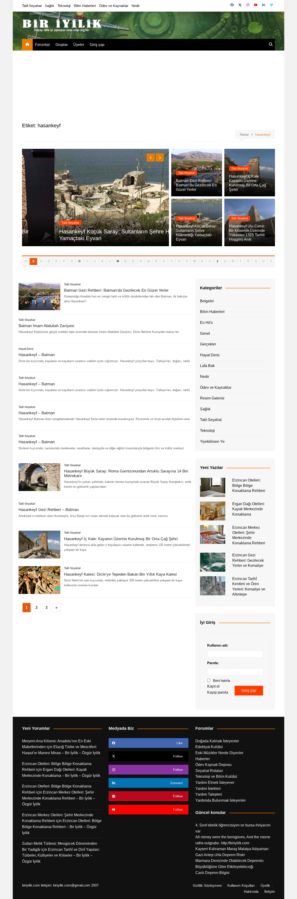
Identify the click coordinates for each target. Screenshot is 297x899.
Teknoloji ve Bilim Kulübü (216, 776)
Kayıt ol (213, 686)
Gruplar (61, 45)
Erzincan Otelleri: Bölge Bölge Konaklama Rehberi (248, 485)
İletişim (269, 891)
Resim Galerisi (212, 398)
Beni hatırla (221, 680)
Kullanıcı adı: (217, 645)
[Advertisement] (148, 85)
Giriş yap (97, 45)
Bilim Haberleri (85, 6)
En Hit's (206, 323)
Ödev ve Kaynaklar (113, 6)
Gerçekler (208, 344)
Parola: (213, 663)
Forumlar (42, 45)
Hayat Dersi (26, 349)
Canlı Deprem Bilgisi (212, 873)
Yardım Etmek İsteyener (214, 782)
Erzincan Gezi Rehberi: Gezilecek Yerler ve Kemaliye (248, 560)
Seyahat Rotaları (209, 771)
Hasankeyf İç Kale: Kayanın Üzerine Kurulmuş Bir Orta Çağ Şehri (121, 539)
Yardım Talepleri (208, 794)
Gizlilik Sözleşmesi (207, 885)
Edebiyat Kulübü (209, 747)
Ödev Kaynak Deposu (213, 765)
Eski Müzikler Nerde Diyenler (219, 753)
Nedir (136, 6)
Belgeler (207, 301)
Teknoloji (64, 6)
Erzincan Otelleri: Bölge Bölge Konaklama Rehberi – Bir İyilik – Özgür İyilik (62, 827)
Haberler (202, 759)
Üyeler (78, 45)
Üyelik (265, 885)
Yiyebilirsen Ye (212, 441)
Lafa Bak (207, 366)
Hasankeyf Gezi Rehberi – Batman (49, 509)
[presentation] (151, 157)
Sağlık (49, 6)
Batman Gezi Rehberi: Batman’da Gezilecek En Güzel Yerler (196, 185)
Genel (205, 333)
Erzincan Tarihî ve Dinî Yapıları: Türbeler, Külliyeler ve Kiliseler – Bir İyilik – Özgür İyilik (61, 855)
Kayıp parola (217, 692)
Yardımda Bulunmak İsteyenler (220, 800)
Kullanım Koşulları (241, 885)
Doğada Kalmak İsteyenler (217, 741)
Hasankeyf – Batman (37, 355)
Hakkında (251, 891)
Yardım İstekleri (208, 789)
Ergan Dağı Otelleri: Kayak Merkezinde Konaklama (248, 509)
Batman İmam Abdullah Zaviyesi (46, 326)
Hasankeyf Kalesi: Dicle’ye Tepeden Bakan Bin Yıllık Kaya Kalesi (120, 574)
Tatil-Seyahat (32, 6)
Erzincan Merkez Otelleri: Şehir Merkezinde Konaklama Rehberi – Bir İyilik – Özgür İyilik (58, 798)
